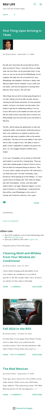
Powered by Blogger (24, 408)
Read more (37, 286)
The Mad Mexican (15, 369)
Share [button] (36, 203)
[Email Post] (4, 203)
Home (5, 14)
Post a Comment (10, 221)
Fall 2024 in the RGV (17, 329)
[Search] (34, 4)
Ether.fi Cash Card (15, 237)
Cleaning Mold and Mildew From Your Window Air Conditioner (22, 257)
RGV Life (9, 4)
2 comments (16, 394)
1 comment (15, 286)
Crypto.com (33, 239)
